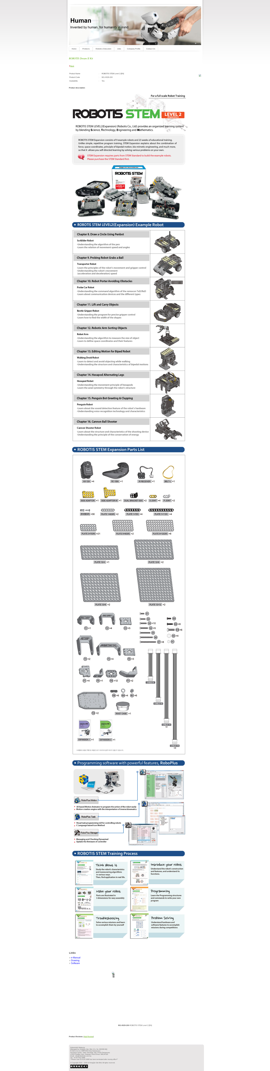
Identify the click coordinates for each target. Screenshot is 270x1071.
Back (72, 66)
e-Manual (75, 957)
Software (75, 963)
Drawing (75, 960)
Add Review (88, 1037)
